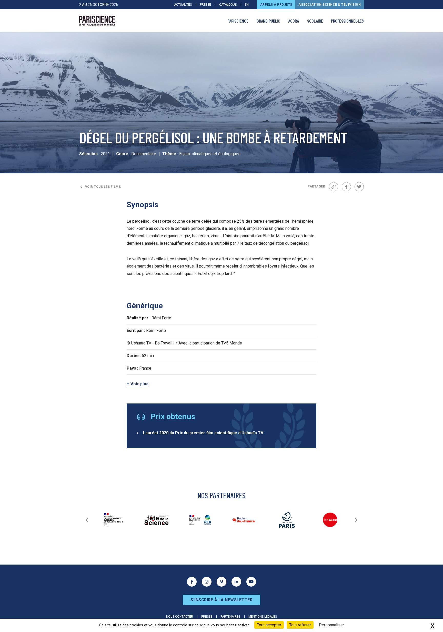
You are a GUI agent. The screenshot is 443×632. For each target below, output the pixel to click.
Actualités (183, 4)
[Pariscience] (97, 21)
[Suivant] (356, 520)
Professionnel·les (347, 21)
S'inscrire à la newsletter (221, 599)
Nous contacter (179, 616)
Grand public (268, 21)
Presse (205, 4)
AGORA (293, 21)
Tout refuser (300, 625)
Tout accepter (269, 625)
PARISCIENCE (237, 21)
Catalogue (228, 4)
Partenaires (230, 616)
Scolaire (315, 21)
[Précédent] (87, 520)
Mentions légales (262, 616)
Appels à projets (276, 4)
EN (247, 4)
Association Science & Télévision (329, 4)
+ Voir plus (138, 383)
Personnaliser (331, 625)
